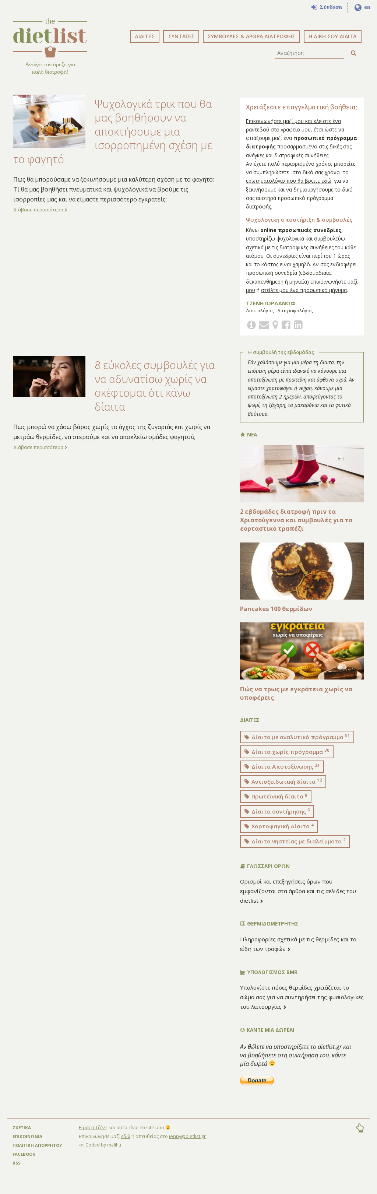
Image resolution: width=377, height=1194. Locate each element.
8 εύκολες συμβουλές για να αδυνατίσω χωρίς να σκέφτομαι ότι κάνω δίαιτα (155, 385)
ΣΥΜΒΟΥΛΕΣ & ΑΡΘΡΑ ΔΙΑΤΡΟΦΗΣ (251, 36)
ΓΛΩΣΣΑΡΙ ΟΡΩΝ (268, 866)
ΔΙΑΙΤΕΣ (145, 36)
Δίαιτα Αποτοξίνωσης (285, 766)
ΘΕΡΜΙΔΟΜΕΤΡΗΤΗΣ (272, 923)
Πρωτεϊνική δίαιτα (278, 796)
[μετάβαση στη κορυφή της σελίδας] (359, 1128)
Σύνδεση (330, 7)
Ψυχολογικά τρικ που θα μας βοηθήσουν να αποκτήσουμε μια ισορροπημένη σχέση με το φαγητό (112, 131)
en (366, 7)
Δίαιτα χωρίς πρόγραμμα (290, 751)
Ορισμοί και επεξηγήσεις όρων (280, 881)
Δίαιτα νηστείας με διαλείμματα (298, 841)
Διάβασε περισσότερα (38, 209)
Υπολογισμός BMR (271, 972)
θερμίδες (327, 939)
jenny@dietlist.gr (187, 1136)
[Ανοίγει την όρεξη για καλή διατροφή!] (50, 37)
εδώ (125, 1136)
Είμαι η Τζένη (93, 1127)
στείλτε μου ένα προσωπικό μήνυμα (304, 290)
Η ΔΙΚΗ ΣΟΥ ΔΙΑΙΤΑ (332, 36)
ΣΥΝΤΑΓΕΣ (181, 36)
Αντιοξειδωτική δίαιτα (286, 781)
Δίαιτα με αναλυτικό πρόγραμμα (300, 737)
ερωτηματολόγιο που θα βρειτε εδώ (288, 180)
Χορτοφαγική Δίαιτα (282, 826)
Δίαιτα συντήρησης (280, 811)
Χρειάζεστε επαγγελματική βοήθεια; (301, 107)
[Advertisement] (116, 284)
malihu (114, 1145)
